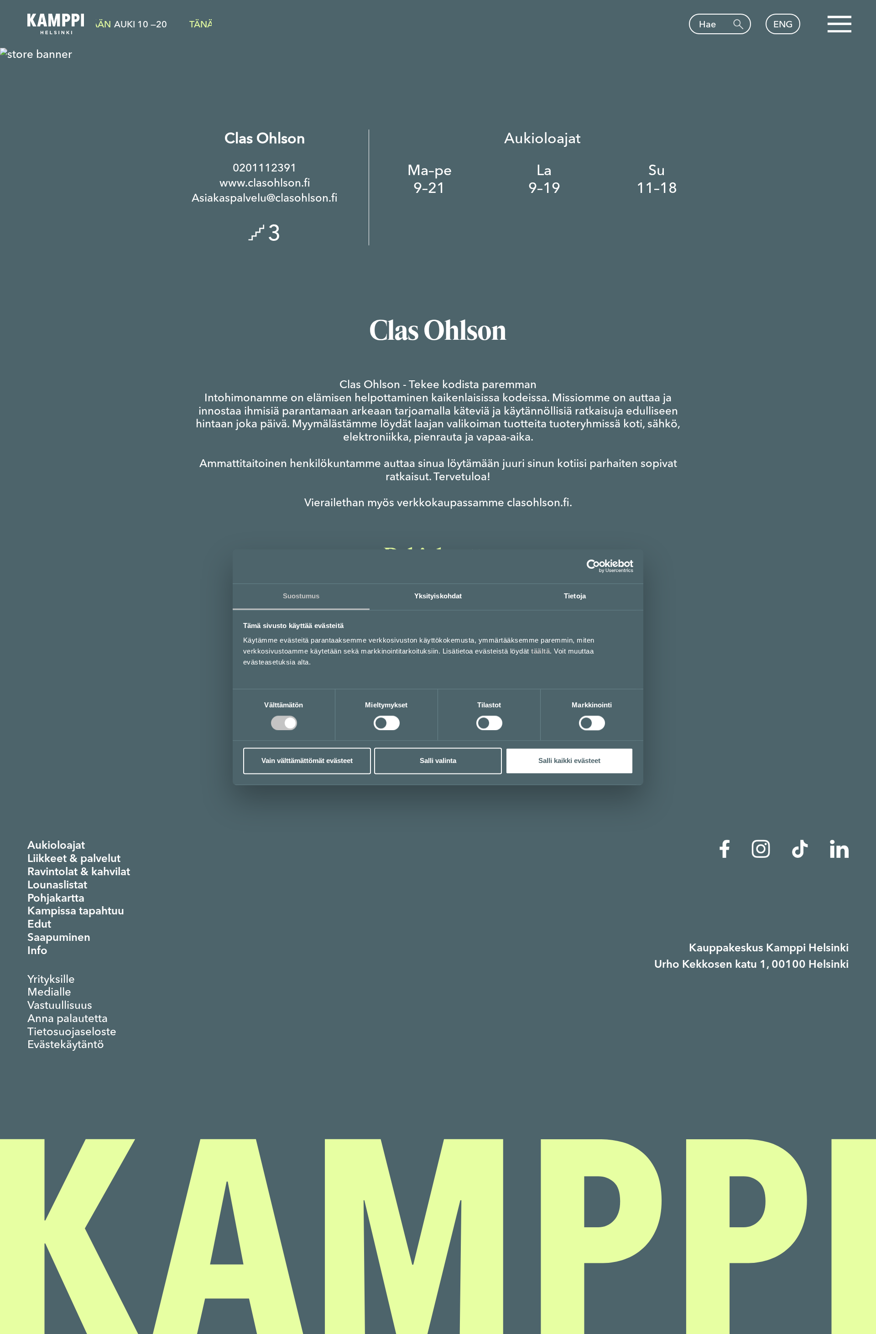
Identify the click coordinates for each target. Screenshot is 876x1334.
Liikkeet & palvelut (73, 859)
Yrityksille (51, 979)
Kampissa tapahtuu (75, 911)
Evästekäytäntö (65, 1044)
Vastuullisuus (59, 1005)
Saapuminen (58, 938)
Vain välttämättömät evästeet (307, 761)
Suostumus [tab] (301, 596)
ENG (783, 24)
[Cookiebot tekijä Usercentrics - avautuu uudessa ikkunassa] (593, 566)
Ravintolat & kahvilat (78, 872)
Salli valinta (438, 761)
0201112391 (265, 167)
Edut (39, 924)
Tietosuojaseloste (71, 1031)
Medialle (49, 992)
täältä (540, 651)
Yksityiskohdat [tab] (438, 596)
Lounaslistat (57, 885)
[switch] (387, 723)
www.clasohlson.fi (264, 182)
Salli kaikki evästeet (569, 761)
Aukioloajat (56, 846)
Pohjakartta (55, 898)
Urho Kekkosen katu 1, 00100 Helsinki (751, 965)
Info (37, 951)
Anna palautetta (67, 1018)
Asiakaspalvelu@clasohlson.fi (265, 198)
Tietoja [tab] (575, 596)
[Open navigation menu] (839, 24)
